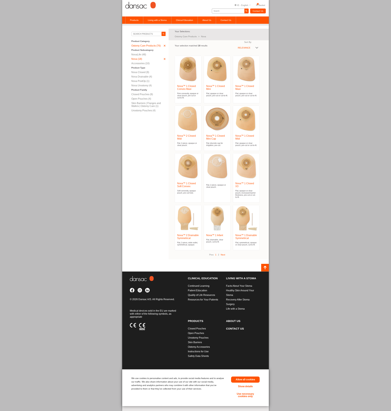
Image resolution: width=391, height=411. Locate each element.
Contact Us (258, 11)
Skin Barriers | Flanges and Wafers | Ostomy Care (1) (146, 104)
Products (134, 20)
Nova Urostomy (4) (141, 85)
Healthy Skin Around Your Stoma (240, 292)
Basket (261, 4)
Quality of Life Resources (201, 295)
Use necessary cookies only (245, 395)
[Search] (164, 34)
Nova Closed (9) (140, 72)
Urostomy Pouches (198, 337)
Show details (245, 386)
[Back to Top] (265, 267)
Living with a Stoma (157, 20)
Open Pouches (196, 333)
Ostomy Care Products (186, 36)
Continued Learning (198, 286)
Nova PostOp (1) (140, 81)
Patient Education (197, 290)
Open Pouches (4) (141, 98)
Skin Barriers (195, 342)
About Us (206, 20)
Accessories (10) (140, 63)
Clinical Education (184, 20)
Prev (211, 254)
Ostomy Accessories (199, 347)
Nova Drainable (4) (141, 76)
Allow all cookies (245, 379)
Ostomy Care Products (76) (146, 45)
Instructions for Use (198, 351)
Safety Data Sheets (198, 356)
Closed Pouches (197, 328)
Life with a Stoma (235, 308)
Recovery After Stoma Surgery (238, 301)
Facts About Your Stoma (239, 286)
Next (223, 254)
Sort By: (248, 42)
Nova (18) (136, 59)
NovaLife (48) (138, 54)
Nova (203, 36)
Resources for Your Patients (203, 299)
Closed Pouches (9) (142, 94)
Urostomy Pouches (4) (143, 110)
